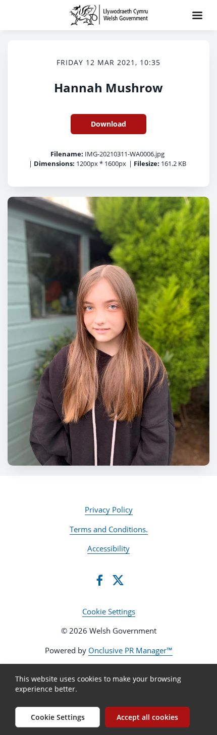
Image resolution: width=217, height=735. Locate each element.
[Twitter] (118, 580)
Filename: (66, 153)
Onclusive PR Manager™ (130, 650)
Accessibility (108, 548)
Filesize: (146, 163)
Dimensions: (54, 163)
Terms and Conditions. (109, 529)
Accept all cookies (147, 717)
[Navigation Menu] (197, 15)
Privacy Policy (109, 509)
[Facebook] (99, 580)
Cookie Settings (108, 611)
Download (108, 124)
